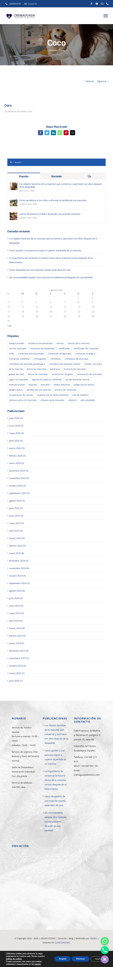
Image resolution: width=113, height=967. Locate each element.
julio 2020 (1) (16, 680)
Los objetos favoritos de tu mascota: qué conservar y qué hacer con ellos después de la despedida (60, 185)
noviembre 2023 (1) (19, 658)
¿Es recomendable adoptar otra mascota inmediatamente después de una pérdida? (51, 277)
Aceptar (62, 958)
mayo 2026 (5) (16, 433)
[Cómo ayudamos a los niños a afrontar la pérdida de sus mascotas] (13, 200)
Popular (24, 176)
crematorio (55, 358)
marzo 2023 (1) (17, 673)
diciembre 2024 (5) (18, 560)
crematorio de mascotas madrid (64, 364)
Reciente (56, 176)
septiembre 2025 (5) (19, 493)
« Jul (9, 325)
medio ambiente (62, 384)
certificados (64, 348)
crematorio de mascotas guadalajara (27, 364)
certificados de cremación (86, 348)
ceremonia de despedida (42, 348)
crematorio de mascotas (76, 358)
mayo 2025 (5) (16, 523)
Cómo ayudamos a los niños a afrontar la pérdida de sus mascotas (53, 200)
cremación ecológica (85, 353)
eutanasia (55, 369)
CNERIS (94, 938)
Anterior (90, 81)
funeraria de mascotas (75, 369)
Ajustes (98, 958)
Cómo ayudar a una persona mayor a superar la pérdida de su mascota (45, 250)
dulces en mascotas (36, 369)
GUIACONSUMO (62, 942)
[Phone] (105, 950)
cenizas (60, 343)
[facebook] (91, 4)
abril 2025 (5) (16, 530)
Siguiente (101, 81)
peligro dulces (16, 390)
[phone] (107, 4)
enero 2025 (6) (16, 553)
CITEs (11, 353)
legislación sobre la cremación (47, 379)
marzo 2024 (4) (17, 628)
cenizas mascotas (17, 348)
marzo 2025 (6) (17, 538)
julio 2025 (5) (16, 508)
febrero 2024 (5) (17, 635)
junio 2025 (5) (16, 515)
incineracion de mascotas (89, 374)
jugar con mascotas (18, 379)
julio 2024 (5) (16, 598)
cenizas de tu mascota (78, 343)
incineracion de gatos (62, 374)
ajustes (38, 964)
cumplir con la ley (93, 364)
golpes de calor (16, 374)
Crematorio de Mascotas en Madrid (70, 946)
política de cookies (14, 959)
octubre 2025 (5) (17, 485)
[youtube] (97, 4)
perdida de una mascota (39, 390)
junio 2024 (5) (16, 605)
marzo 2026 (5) (17, 448)
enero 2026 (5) (16, 463)
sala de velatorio (80, 395)
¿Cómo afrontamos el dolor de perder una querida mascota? (49, 213)
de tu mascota (16, 369)
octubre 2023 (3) (17, 665)
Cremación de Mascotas (60, 353)
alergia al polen (16, 343)
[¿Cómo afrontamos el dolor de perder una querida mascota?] (13, 214)
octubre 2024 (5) (17, 575)
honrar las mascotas (38, 374)
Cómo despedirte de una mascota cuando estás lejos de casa (39, 269)
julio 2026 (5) (16, 418)
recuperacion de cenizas (21, 395)
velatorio (72, 400)
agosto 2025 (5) (17, 500)
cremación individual (19, 358)
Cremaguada (40, 358)
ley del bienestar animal (77, 379)
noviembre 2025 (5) (19, 478)
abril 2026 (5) (16, 440)
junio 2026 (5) (16, 425)
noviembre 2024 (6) (19, 568)
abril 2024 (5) (16, 620)
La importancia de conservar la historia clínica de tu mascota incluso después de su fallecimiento (56, 780)
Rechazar (80, 958)
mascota (33, 384)
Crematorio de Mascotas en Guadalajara (33, 946)
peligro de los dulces (84, 384)
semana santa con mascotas (23, 400)
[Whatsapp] (105, 941)
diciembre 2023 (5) (18, 650)
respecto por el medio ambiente (53, 395)
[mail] (102, 4)
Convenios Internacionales (31, 353)
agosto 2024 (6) (17, 590)
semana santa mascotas (52, 400)
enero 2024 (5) (16, 643)
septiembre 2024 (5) (19, 583)
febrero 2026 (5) (17, 455)
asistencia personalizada (40, 343)
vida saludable (87, 400)
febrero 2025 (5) (17, 545)
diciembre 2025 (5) (18, 470)
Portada (53, 50)
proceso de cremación (66, 390)
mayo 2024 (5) (16, 613)
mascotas (45, 384)
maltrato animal (17, 384)
